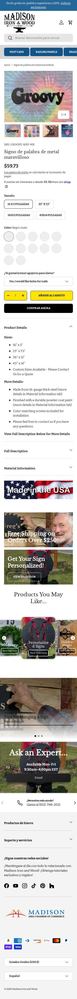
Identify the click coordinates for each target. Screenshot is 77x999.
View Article (12, 721)
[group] (38, 708)
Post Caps (17, 51)
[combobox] (38, 38)
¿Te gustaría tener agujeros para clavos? (29, 273)
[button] (35, 736)
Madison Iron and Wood (24, 989)
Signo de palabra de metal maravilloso (34, 64)
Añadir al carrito (51, 295)
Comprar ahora (38, 308)
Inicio (7, 64)
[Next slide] (73, 638)
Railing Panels (46, 51)
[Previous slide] (4, 638)
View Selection (24, 576)
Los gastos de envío (16, 172)
